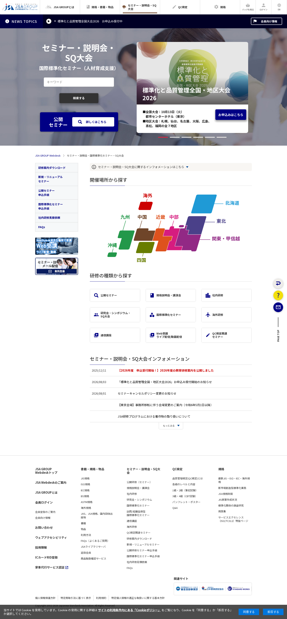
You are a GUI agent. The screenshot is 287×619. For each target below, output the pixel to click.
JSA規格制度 (225, 494)
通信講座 (106, 335)
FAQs (41, 227)
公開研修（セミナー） (139, 482)
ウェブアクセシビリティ (51, 537)
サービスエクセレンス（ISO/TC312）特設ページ (233, 519)
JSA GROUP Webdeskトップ (46, 471)
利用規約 (101, 598)
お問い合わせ (44, 527)
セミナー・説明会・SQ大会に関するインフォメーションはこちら (141, 167)
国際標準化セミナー (168, 315)
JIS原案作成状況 (227, 499)
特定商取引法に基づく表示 (76, 598)
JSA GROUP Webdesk (48, 155)
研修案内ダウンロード (52, 168)
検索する (79, 98)
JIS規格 (85, 478)
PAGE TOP (278, 337)
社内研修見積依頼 (49, 218)
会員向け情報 (269, 21)
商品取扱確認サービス (93, 558)
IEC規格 (85, 490)
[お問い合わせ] (278, 307)
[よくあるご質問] (278, 295)
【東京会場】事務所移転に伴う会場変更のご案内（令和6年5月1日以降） (165, 405)
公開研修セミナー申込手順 (142, 550)
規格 (221, 469)
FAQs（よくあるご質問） (95, 541)
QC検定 (177, 469)
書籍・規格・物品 (92, 469)
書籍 (83, 523)
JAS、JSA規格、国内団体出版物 (97, 515)
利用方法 (86, 535)
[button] (163, 137)
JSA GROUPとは (46, 492)
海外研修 (217, 315)
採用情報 (41, 547)
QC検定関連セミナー (219, 335)
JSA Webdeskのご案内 (50, 482)
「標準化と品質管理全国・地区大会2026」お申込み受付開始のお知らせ (165, 382)
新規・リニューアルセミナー (50, 179)
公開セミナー (109, 295)
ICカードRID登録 (46, 557)
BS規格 (85, 496)
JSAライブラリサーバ (93, 546)
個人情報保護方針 (45, 598)
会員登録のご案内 (45, 512)
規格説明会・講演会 (168, 295)
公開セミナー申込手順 (46, 193)
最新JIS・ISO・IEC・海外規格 (234, 480)
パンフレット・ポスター (186, 502)
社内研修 (217, 295)
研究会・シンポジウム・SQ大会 (116, 314)
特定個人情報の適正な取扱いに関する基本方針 (138, 598)
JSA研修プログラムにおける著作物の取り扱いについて (154, 416)
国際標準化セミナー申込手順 (50, 206)
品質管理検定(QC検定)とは (187, 478)
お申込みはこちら (230, 114)
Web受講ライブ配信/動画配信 (169, 335)
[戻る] (278, 283)
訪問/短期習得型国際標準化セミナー (138, 513)
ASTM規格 (86, 502)
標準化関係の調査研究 (231, 505)
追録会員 (86, 552)
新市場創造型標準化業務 (232, 488)
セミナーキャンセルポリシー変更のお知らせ (147, 393)
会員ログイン (44, 502)
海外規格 (86, 508)
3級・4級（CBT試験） (184, 496)
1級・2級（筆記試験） (185, 490)
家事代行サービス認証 (49, 567)
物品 (83, 529)
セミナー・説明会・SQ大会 (143, 471)
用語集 (222, 511)
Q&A (175, 508)
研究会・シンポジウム (139, 499)
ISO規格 (85, 484)
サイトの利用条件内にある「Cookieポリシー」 (129, 610)
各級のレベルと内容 (183, 484)
